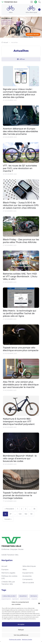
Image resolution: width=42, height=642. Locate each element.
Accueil (5, 42)
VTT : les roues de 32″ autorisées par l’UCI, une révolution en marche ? (20, 168)
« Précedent (9, 509)
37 (10, 514)
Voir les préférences (21, 635)
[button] (39, 603)
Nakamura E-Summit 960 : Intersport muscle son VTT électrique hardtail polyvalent (19, 421)
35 (34, 509)
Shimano (34, 596)
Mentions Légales (27, 639)
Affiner (22, 59)
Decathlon (23, 596)
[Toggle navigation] (31, 2)
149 (20, 514)
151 (31, 514)
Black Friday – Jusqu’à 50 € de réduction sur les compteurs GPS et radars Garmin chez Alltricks (20, 205)
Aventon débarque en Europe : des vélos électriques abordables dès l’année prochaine (20, 131)
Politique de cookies (15, 639)
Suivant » (8, 519)
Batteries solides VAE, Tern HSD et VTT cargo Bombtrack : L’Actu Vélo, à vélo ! (20, 276)
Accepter (21, 624)
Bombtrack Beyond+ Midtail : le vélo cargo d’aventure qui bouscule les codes (20, 458)
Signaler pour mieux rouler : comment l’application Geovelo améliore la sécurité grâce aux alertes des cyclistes (20, 93)
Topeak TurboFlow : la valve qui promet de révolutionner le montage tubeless (20, 495)
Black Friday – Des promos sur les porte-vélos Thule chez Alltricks (21, 240)
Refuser (21, 630)
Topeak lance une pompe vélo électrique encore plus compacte (20, 348)
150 (26, 514)
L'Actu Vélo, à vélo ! (9, 596)
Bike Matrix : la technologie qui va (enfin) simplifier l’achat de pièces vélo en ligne (19, 313)
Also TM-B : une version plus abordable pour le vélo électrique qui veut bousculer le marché (21, 384)
